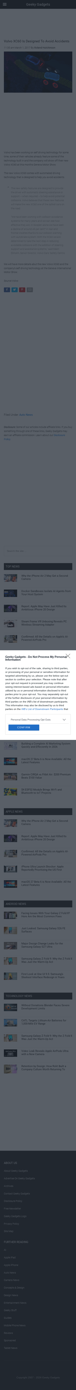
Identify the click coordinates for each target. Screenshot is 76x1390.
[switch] (62, 698)
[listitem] (38, 690)
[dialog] (38, 695)
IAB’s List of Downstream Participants (42, 679)
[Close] (69, 628)
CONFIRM (23, 756)
